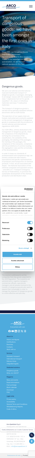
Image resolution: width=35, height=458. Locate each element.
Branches (10, 344)
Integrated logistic (13, 364)
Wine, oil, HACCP (13, 373)
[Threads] (25, 331)
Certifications (11, 342)
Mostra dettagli (24, 248)
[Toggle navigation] (31, 6)
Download (10, 390)
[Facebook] (9, 331)
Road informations (13, 382)
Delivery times (11, 361)
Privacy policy (11, 399)
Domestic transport (13, 356)
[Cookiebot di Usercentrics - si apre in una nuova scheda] (25, 189)
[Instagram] (19, 331)
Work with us (11, 349)
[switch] (30, 228)
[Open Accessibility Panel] (31, 441)
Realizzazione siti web (13, 455)
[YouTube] (12, 331)
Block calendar (12, 387)
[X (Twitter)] (22, 331)
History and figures (13, 339)
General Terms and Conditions (17, 404)
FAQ (8, 392)
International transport (14, 359)
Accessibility (11, 402)
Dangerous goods (12, 371)
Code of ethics (11, 409)
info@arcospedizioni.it (19, 446)
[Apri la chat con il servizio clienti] (31, 435)
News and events (12, 380)
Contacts (10, 347)
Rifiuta (17, 267)
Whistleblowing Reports (15, 407)
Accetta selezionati (17, 260)
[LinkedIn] (16, 331)
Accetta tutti (17, 254)
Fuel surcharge (11, 385)
